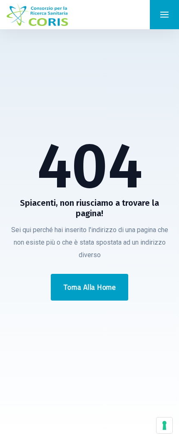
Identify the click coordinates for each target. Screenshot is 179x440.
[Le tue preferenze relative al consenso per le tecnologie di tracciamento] (164, 425)
